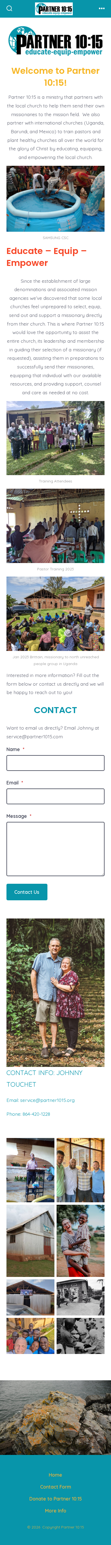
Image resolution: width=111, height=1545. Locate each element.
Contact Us (26, 892)
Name (15, 749)
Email (14, 783)
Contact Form (55, 1487)
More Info (55, 1511)
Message (18, 816)
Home (55, 1475)
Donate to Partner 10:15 (55, 1499)
